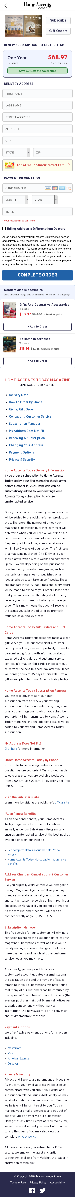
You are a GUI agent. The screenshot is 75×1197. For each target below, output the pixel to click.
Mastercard (14, 1048)
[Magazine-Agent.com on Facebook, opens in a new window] (32, 1190)
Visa (10, 1053)
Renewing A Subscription (27, 438)
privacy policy (27, 1136)
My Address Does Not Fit (26, 431)
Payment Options (21, 452)
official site (62, 802)
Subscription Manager (24, 423)
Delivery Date (18, 395)
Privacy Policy (38, 1182)
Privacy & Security (22, 459)
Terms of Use (18, 1182)
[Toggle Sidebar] (69, 5)
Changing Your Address (26, 445)
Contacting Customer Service (30, 416)
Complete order (37, 275)
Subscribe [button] (58, 20)
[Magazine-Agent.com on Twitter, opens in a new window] (43, 1190)
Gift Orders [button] (58, 31)
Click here (11, 748)
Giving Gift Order (21, 409)
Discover (13, 1063)
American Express (18, 1058)
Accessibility (57, 1182)
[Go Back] (6, 5)
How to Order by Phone (25, 402)
